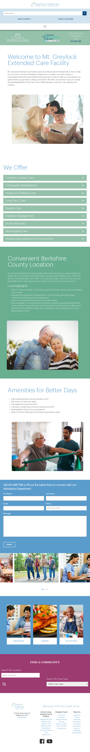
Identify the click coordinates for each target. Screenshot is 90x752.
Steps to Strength (61, 724)
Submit (9, 544)
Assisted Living (46, 721)
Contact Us (76, 715)
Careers (76, 717)
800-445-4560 (22, 717)
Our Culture (77, 724)
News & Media (76, 732)
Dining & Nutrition (61, 719)
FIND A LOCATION (65, 19)
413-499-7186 (75, 41)
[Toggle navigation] (45, 26)
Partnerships (77, 726)
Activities (61, 721)
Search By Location (11, 670)
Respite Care (46, 734)
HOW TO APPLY (24, 19)
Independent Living (46, 719)
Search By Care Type (57, 679)
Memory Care (46, 723)
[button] (42, 589)
